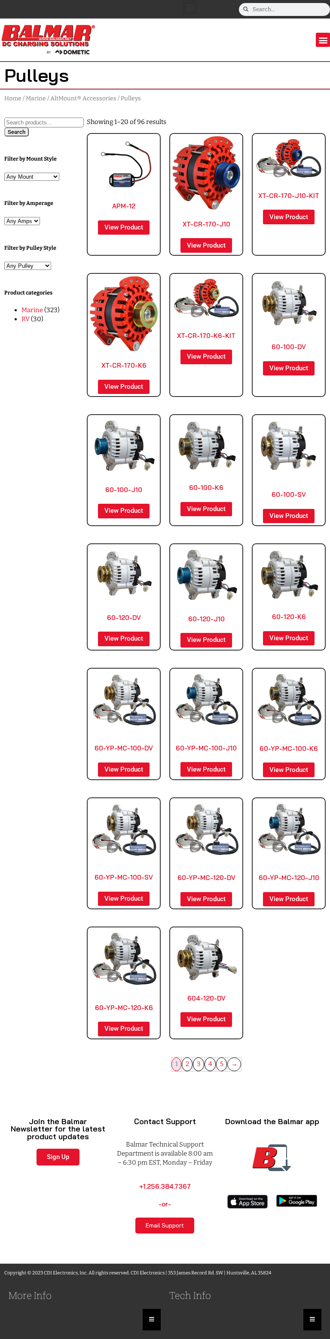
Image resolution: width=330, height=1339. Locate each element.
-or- (165, 1204)
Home (12, 98)
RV (25, 319)
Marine (36, 98)
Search (16, 132)
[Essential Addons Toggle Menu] (152, 1319)
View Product (123, 227)
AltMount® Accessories (83, 98)
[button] (190, 7)
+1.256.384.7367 (165, 1186)
